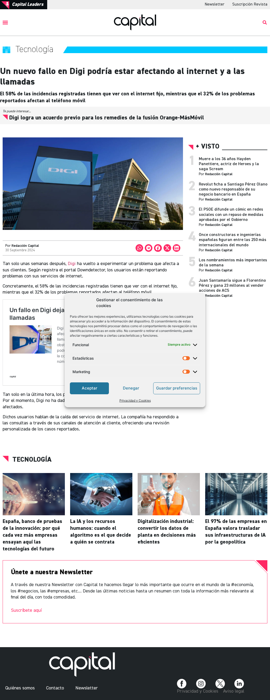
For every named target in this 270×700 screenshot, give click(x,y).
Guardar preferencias (176, 388)
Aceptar (89, 388)
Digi (72, 263)
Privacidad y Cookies (135, 400)
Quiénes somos (20, 688)
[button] (5, 22)
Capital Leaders (27, 4)
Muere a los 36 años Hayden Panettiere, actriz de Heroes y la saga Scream (229, 164)
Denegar (131, 388)
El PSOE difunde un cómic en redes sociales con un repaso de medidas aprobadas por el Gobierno (231, 214)
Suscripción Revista (249, 4)
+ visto (207, 146)
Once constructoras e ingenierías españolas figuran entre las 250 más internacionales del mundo (232, 240)
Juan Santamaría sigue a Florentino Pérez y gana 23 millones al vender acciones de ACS (232, 286)
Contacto (55, 688)
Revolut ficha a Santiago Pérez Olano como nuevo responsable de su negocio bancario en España (233, 189)
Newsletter (214, 4)
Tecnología (31, 459)
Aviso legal (233, 691)
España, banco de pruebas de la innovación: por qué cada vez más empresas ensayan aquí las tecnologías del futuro (32, 535)
